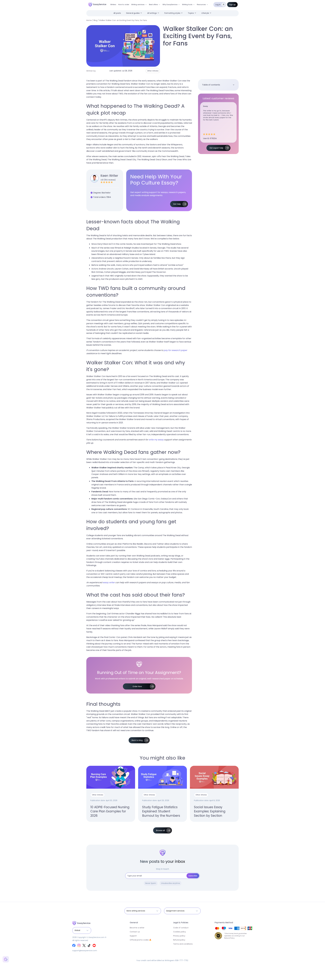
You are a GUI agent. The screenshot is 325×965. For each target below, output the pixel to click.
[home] (97, 5)
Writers (113, 4)
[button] (139, 4)
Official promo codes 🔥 (140, 940)
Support (133, 936)
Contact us (135, 931)
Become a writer (137, 927)
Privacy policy (179, 936)
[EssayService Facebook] (73, 945)
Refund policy (179, 940)
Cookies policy (179, 931)
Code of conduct (181, 927)
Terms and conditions (183, 944)
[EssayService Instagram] (78, 945)
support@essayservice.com (84, 950)
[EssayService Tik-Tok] (89, 945)
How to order (123, 4)
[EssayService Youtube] (94, 945)
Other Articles (152, 71)
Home (89, 20)
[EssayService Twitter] (84, 945)
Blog (95, 20)
